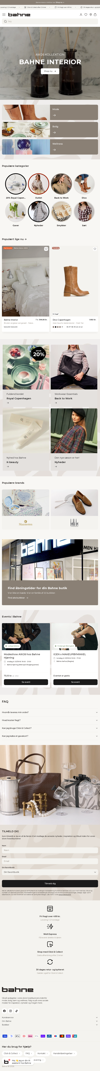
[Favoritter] (85, 14)
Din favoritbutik (8, 867)
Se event (26, 682)
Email (4, 856)
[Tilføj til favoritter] (46, 249)
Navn (4, 846)
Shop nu (48, 71)
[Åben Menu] (4, 15)
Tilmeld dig (50, 883)
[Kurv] (95, 14)
